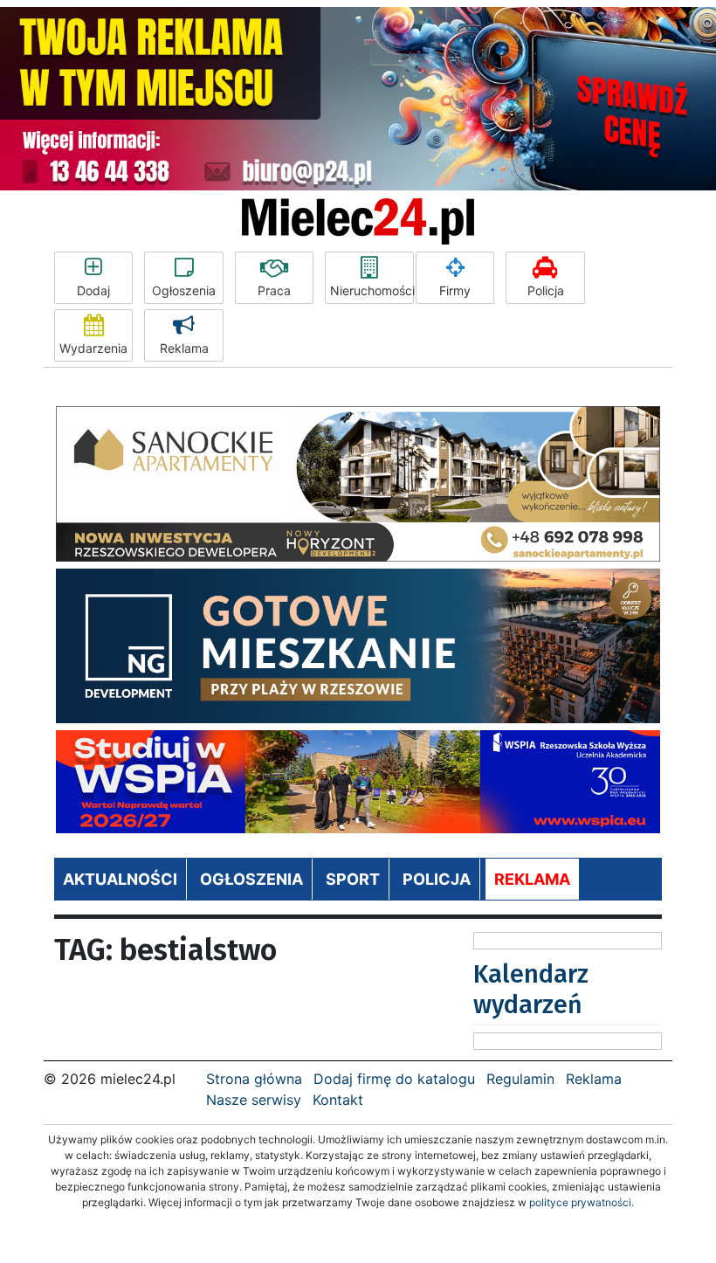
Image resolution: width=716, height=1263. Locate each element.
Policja (545, 290)
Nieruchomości (372, 290)
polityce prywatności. (581, 1202)
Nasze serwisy (253, 1099)
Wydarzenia (93, 348)
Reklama (184, 348)
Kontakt (338, 1099)
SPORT (353, 879)
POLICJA (437, 879)
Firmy (455, 290)
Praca (274, 290)
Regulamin (520, 1078)
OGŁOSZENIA (251, 879)
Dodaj (93, 290)
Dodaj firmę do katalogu (394, 1078)
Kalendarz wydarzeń (531, 989)
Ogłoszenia (184, 290)
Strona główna (254, 1078)
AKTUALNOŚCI (120, 879)
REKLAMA (532, 879)
